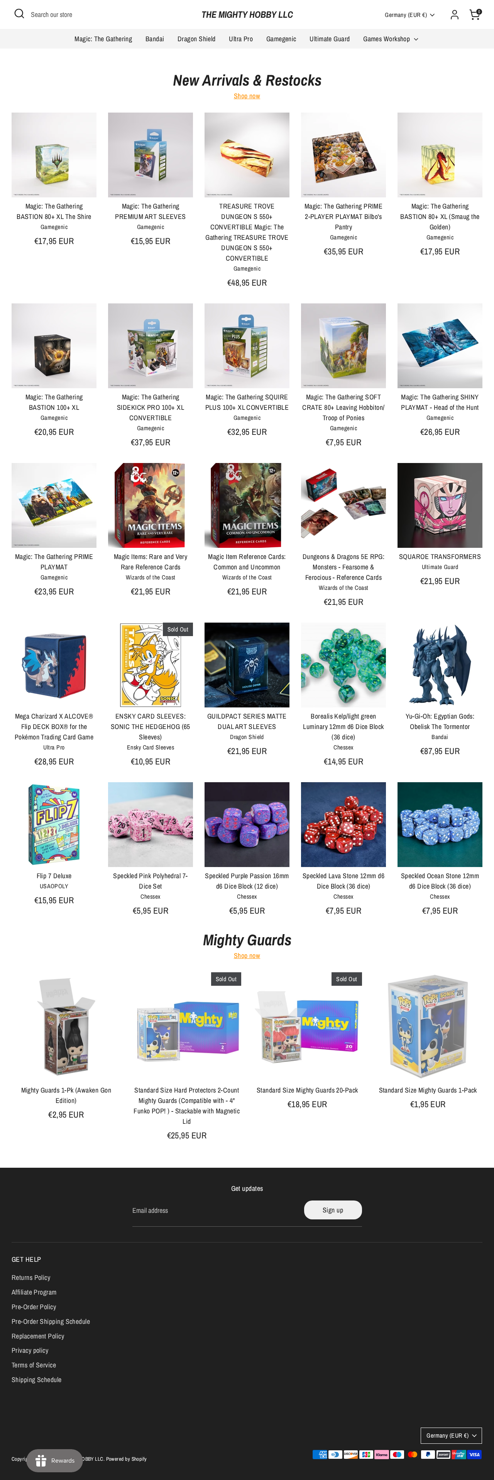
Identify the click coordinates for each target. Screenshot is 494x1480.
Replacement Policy (38, 1336)
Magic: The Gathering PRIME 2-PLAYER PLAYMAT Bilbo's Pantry (344, 216)
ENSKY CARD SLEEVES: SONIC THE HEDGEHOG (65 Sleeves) (150, 726)
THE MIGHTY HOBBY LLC (247, 14)
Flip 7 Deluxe (54, 876)
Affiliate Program (34, 1292)
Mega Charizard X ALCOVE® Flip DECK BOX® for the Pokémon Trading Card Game (54, 726)
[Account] (454, 14)
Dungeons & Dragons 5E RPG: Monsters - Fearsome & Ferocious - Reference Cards (344, 567)
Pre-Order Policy (34, 1307)
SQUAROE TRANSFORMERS (440, 556)
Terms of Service (34, 1365)
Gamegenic (281, 39)
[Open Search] (19, 13)
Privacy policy (30, 1350)
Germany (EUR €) (406, 15)
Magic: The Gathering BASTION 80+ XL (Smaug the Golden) (439, 216)
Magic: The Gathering (103, 39)
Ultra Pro (241, 39)
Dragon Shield (197, 39)
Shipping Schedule (37, 1379)
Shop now (247, 96)
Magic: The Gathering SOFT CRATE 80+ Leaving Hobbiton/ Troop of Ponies (343, 407)
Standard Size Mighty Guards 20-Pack (307, 1090)
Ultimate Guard (330, 39)
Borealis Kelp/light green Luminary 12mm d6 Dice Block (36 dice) (343, 726)
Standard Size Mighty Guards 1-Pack (428, 1090)
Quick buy (54, 184)
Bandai (154, 39)
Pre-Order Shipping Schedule (51, 1321)
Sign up (333, 1210)
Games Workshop (387, 39)
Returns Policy (31, 1277)
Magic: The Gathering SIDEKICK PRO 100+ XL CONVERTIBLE (150, 407)
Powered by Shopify (126, 1458)
